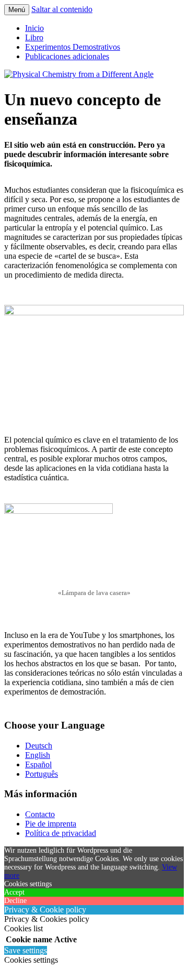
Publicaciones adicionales (67, 56)
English (37, 755)
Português (41, 773)
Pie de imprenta (50, 823)
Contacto (40, 814)
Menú (16, 10)
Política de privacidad (60, 833)
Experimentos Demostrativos (72, 46)
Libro (34, 37)
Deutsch (38, 745)
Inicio (34, 28)
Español (38, 764)
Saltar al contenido (61, 9)
